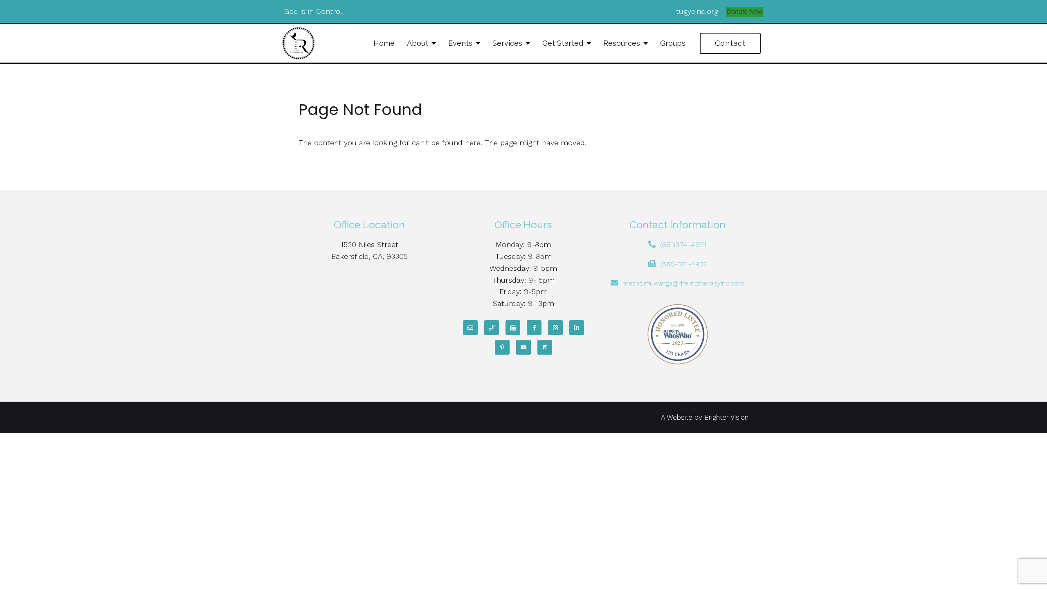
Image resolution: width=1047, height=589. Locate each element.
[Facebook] (534, 327)
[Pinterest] (502, 347)
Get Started (562, 43)
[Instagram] (555, 327)
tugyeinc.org (697, 11)
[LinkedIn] (576, 327)
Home (384, 43)
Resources (621, 43)
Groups (672, 43)
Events (460, 43)
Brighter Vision (726, 417)
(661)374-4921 (683, 244)
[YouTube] (523, 347)
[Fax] (513, 327)
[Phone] (491, 327)
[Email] (470, 327)
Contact (730, 43)
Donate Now (744, 11)
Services (507, 43)
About (417, 43)
